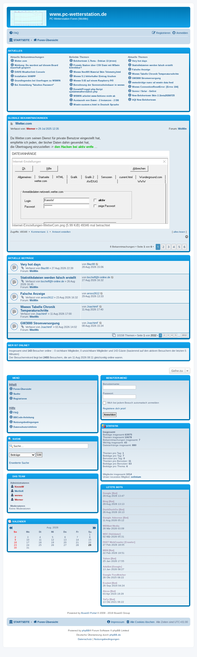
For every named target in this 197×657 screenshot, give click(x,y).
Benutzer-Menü (116, 377)
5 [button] (179, 247)
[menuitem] (14, 33)
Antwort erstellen (61, 231)
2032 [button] (184, 335)
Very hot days (30, 264)
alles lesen (179, 231)
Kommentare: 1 (39, 231)
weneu (18, 495)
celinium (136, 477)
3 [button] (168, 247)
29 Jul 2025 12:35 (48, 128)
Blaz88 (45, 268)
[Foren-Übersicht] (28, 17)
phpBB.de (115, 634)
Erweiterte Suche (19, 462)
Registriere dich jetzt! (114, 408)
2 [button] (163, 247)
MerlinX (19, 491)
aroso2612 (47, 297)
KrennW (19, 486)
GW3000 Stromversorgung (40, 323)
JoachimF (41, 313)
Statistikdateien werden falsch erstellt (48, 277)
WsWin (182, 128)
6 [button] (184, 247)
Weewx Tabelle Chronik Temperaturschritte (37, 308)
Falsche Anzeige (32, 293)
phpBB (86, 630)
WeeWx (34, 316)
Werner (30, 128)
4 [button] (174, 247)
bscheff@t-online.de (52, 281)
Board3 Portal (89, 613)
